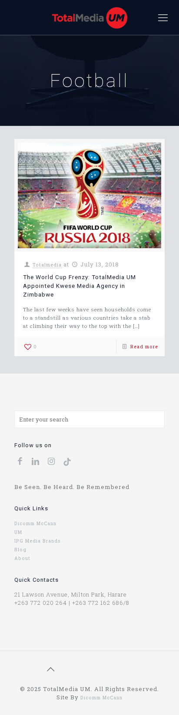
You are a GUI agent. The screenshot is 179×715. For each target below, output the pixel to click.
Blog (20, 549)
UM (18, 532)
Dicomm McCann (35, 523)
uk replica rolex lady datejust (99, 681)
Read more (144, 347)
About (22, 558)
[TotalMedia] (89, 17)
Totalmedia (47, 265)
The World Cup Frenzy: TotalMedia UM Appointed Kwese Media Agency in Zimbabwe (79, 285)
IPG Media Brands (37, 541)
